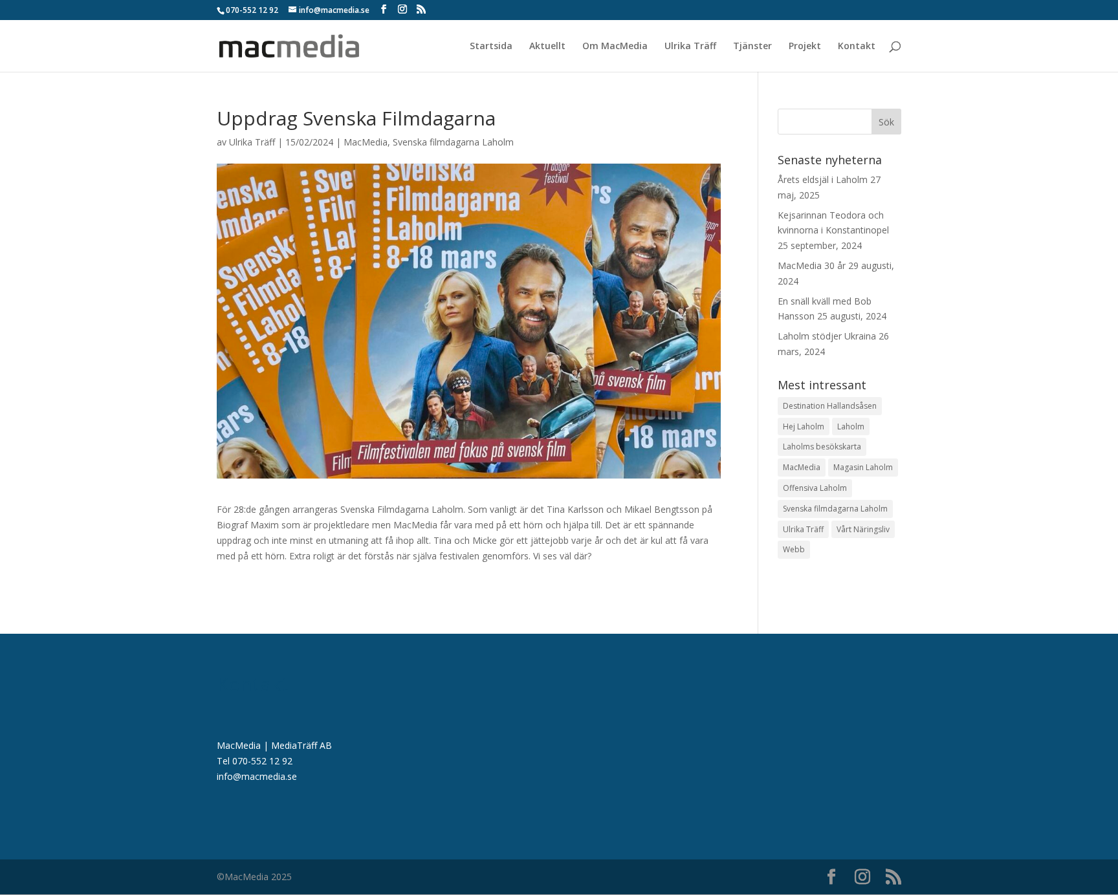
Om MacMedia (615, 46)
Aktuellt (547, 46)
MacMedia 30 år (812, 265)
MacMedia (366, 142)
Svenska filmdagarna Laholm (453, 142)
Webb (794, 549)
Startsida (491, 46)
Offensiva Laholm (815, 487)
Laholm (850, 426)
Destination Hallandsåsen (830, 405)
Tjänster (752, 46)
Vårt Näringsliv (863, 529)
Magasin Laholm (863, 467)
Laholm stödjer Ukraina (827, 336)
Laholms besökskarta (822, 446)
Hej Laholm (803, 426)
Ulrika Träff (690, 46)
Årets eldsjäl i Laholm (823, 179)
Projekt (805, 46)
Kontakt (856, 46)
